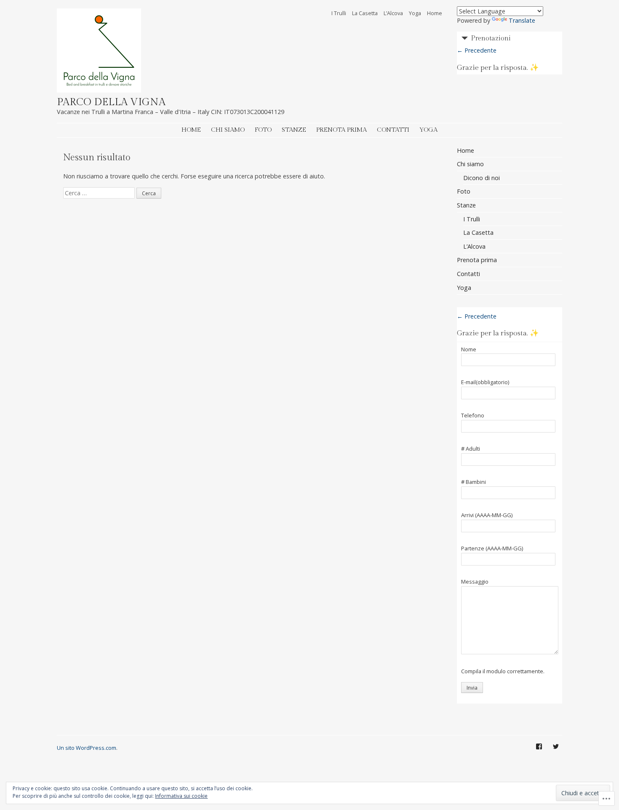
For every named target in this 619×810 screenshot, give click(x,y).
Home (434, 13)
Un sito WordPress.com (86, 748)
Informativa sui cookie (181, 795)
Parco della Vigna (111, 102)
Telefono (472, 415)
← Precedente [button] (476, 50)
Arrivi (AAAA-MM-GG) (486, 515)
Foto (263, 129)
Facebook (539, 752)
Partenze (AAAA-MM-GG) (492, 548)
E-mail (485, 382)
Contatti (393, 129)
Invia (472, 687)
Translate (522, 20)
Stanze (294, 129)
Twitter (556, 752)
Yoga (415, 13)
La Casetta (365, 13)
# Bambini (473, 482)
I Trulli (338, 13)
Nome (468, 349)
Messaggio (474, 582)
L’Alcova (393, 13)
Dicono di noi (481, 178)
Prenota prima (341, 129)
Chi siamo (228, 129)
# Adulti (470, 449)
